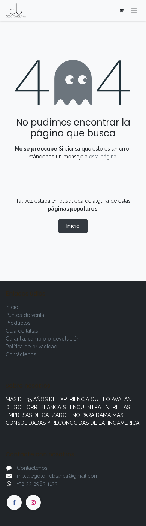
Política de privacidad (31, 347)
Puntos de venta (25, 315)
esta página (102, 157)
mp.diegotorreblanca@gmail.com (58, 476)
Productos (18, 323)
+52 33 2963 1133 (37, 484)
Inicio (73, 226)
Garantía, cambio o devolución (43, 339)
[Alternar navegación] (134, 10)
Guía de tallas (22, 331)
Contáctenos (21, 354)
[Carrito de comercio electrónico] (121, 10)
